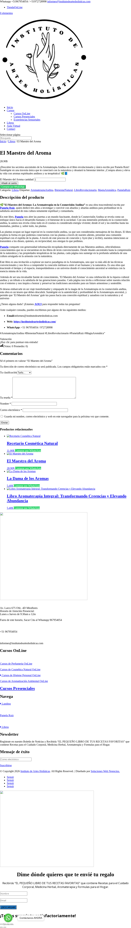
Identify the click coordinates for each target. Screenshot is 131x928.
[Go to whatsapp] (8, 918)
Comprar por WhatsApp (12, 186)
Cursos (10, 110)
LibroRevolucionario (85, 190)
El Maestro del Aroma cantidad (16, 179)
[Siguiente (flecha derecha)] (4, 927)
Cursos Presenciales (24, 116)
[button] (13, 186)
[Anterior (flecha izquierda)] (1, 927)
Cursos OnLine (22, 113)
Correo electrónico (11, 410)
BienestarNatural (64, 190)
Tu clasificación (8, 372)
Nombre (5, 403)
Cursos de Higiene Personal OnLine (21, 675)
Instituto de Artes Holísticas (35, 771)
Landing (6, 703)
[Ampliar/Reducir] (1, 924)
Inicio (10, 107)
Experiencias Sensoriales (27, 119)
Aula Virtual (13, 125)
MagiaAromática (107, 190)
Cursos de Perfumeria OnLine (16, 663)
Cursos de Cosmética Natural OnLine (20, 669)
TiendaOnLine (15, 7)
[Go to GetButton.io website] (8, 924)
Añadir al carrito (9, 183)
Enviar (4, 422)
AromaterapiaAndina (42, 190)
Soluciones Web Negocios (105, 771)
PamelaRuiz (123, 190)
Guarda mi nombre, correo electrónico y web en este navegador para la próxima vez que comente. (56, 416)
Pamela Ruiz (7, 715)
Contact (11, 128)
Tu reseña (6, 397)
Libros (10, 122)
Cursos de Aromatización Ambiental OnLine (24, 681)
